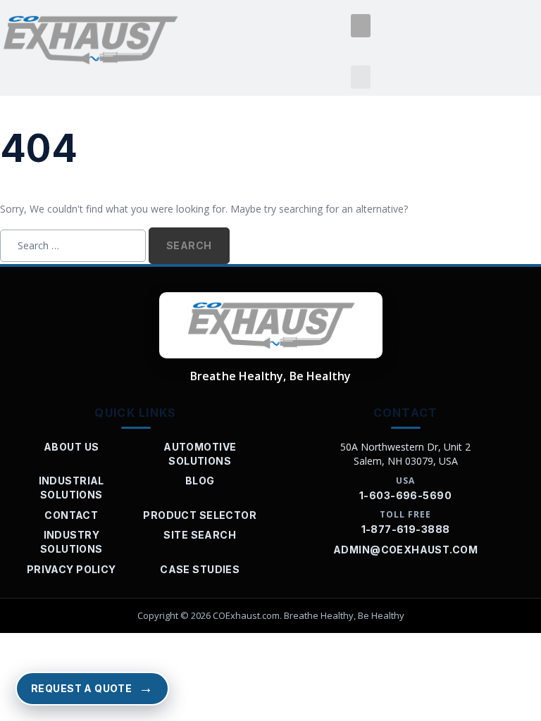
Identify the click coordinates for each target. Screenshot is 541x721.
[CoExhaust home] (271, 325)
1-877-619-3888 (405, 529)
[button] (361, 25)
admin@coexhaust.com (405, 550)
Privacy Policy (71, 569)
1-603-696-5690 (405, 495)
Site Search (199, 535)
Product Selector (199, 515)
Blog (200, 481)
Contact (71, 515)
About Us (71, 447)
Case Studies (200, 569)
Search (189, 245)
